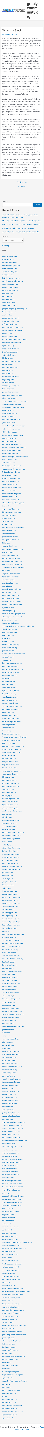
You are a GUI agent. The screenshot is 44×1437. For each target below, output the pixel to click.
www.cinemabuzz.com (10, 1227)
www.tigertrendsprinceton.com (13, 1122)
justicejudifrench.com (10, 851)
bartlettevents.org (8, 416)
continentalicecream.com (11, 771)
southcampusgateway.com (12, 395)
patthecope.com (8, 1030)
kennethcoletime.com (10, 860)
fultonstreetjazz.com (9, 413)
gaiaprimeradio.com (9, 882)
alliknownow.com (8, 743)
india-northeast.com (9, 475)
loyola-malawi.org (8, 681)
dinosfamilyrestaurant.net (11, 444)
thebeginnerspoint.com (10, 718)
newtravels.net (7, 315)
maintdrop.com (7, 370)
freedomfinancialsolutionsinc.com (14, 1141)
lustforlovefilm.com (9, 792)
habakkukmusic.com (9, 1104)
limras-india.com (8, 259)
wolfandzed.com (8, 1221)
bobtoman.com (7, 373)
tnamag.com (7, 1048)
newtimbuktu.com (8, 299)
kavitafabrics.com (8, 962)
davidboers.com (8, 1088)
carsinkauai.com (8, 1328)
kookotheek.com (8, 389)
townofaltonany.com (9, 928)
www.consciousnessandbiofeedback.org (17, 1242)
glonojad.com (7, 817)
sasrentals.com (7, 586)
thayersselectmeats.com (11, 1054)
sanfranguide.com (8, 725)
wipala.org (6, 678)
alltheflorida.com (8, 1322)
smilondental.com (8, 580)
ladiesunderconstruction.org (12, 435)
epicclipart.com (8, 364)
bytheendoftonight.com (10, 691)
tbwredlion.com (8, 1301)
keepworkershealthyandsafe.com (14, 339)
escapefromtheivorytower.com (13, 469)
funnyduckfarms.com (10, 1350)
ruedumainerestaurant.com (12, 811)
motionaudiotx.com (9, 1393)
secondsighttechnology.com (12, 589)
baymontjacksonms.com (11, 925)
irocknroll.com (7, 506)
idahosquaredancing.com (11, 512)
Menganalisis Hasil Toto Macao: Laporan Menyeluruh (21, 221)
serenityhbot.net (8, 1110)
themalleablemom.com (10, 857)
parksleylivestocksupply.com (12, 669)
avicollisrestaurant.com (10, 993)
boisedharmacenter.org (10, 672)
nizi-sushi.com (7, 876)
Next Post (21, 186)
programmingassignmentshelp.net (14, 309)
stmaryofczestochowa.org (11, 848)
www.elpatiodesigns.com (11, 1276)
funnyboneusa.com (9, 953)
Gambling (6, 34)
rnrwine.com (6, 1368)
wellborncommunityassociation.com (15, 401)
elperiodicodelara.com (10, 262)
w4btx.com (6, 571)
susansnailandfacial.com (11, 1116)
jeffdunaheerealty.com (10, 1134)
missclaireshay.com (9, 256)
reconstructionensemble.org (12, 959)
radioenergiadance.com (11, 386)
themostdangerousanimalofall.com (14, 737)
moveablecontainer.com (11, 420)
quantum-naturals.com (10, 1307)
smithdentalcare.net (9, 1409)
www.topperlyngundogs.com (12, 1128)
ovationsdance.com (9, 632)
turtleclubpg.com (8, 974)
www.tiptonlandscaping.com (12, 1202)
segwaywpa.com (8, 1060)
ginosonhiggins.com (9, 913)
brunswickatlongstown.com (12, 866)
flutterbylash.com (8, 1344)
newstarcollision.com (10, 583)
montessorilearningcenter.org (13, 1310)
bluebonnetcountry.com (11, 361)
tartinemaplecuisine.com (11, 869)
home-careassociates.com (12, 663)
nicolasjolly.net (7, 795)
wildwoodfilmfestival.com (11, 404)
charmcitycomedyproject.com (13, 832)
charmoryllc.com (8, 728)
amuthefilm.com (8, 789)
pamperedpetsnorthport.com (12, 549)
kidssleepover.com (9, 312)
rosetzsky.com (7, 814)
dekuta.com (6, 1224)
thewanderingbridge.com (11, 854)
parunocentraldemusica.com (12, 1288)
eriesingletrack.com (9, 546)
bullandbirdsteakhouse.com (12, 1184)
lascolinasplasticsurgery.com (12, 1187)
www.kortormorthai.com (11, 1150)
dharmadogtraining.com (11, 1390)
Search (5, 201)
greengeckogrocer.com (10, 595)
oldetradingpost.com (9, 432)
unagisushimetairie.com (11, 349)
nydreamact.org (8, 346)
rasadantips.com (8, 296)
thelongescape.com (9, 891)
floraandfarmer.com (9, 460)
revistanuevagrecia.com (11, 820)
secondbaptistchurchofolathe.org (14, 1381)
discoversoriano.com (9, 715)
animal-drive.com (8, 1045)
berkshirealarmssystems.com (13, 527)
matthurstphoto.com (9, 1319)
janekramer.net (7, 872)
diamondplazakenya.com (11, 1298)
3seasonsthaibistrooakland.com (13, 654)
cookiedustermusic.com (11, 956)
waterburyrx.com (8, 1002)
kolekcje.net (6, 638)
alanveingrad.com (8, 909)
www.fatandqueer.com (10, 1153)
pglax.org (5, 931)
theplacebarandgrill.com (11, 999)
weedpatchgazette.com (11, 540)
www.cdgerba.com (9, 1285)
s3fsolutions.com (8, 463)
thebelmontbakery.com (10, 321)
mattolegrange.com (9, 894)
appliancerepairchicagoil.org (12, 330)
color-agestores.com (9, 675)
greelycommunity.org (32, 10)
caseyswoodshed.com (10, 1017)
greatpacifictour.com (9, 977)
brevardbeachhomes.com (11, 466)
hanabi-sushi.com (8, 1218)
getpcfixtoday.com (9, 355)
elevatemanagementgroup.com (13, 1356)
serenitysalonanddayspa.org (12, 281)
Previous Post (22, 182)
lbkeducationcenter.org (10, 644)
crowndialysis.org (8, 611)
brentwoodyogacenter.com (12, 1199)
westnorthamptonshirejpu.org (13, 407)
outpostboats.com (9, 688)
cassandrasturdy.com (10, 703)
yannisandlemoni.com (10, 537)
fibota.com (6, 1282)
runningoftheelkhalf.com (11, 1131)
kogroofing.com (8, 380)
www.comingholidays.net (11, 722)
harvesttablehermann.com (12, 450)
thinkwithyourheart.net (10, 500)
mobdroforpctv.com (9, 700)
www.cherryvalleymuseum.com (13, 426)
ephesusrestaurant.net (10, 1267)
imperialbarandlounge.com (12, 494)
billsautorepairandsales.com (12, 1304)
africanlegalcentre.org (10, 802)
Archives (5, 236)
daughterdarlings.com (10, 272)
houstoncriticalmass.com (11, 734)
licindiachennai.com (9, 269)
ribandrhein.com (8, 635)
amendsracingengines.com (12, 1147)
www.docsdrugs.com (10, 1171)
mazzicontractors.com (10, 1261)
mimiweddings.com (9, 1402)
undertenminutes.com (10, 290)
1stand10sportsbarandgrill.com (13, 567)
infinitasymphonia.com (10, 799)
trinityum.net (7, 1258)
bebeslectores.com (9, 438)
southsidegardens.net (10, 1254)
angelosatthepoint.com (10, 1008)
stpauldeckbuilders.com (11, 1162)
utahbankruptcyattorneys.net (13, 503)
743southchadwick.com (11, 472)
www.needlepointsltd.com (11, 1181)
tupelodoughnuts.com (10, 555)
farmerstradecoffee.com (11, 1082)
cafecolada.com (8, 712)
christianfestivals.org (9, 900)
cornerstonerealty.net (10, 1239)
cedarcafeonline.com (10, 284)
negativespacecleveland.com (13, 934)
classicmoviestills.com (10, 709)
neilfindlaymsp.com (9, 990)
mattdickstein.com (9, 1094)
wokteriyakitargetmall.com (12, 601)
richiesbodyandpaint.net (11, 266)
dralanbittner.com (8, 534)
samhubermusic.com (9, 1415)
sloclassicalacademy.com (11, 752)
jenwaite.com (7, 1353)
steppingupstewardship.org (12, 1205)
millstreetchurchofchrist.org (12, 1332)
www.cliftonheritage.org (11, 1190)
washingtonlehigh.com (10, 1211)
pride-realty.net (8, 1338)
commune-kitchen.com (10, 786)
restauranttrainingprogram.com (13, 614)
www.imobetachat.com (10, 1091)
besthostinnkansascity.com (12, 1405)
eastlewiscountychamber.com (13, 746)
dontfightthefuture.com (10, 481)
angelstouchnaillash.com (11, 574)
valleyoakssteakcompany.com (13, 1014)
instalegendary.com (9, 336)
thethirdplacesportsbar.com (12, 1264)
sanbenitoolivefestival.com (12, 706)
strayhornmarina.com (10, 762)
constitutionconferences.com (13, 1027)
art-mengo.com (8, 879)
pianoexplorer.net (8, 1251)
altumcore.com (7, 1042)
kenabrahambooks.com (10, 783)
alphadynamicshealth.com (11, 1341)
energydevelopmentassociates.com (15, 457)
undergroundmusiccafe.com (12, 1412)
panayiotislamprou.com (10, 392)
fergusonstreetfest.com (11, 1313)
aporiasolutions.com (9, 1057)
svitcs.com (6, 1033)
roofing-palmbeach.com (11, 478)
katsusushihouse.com (10, 805)
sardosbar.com (7, 521)
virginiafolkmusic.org (9, 629)
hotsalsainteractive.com (11, 278)
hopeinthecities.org (9, 694)
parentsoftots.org (8, 1076)
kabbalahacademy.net (10, 577)
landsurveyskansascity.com (12, 1159)
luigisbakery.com (8, 1215)
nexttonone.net (7, 1107)
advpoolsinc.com (8, 1005)
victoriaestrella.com (9, 980)
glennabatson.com (9, 758)
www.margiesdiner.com (10, 1174)
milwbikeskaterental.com (11, 922)
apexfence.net (7, 1418)
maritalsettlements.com (11, 919)
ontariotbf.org (7, 333)
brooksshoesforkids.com (11, 1051)
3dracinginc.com (8, 731)
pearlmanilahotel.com (10, 367)
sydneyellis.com (8, 608)
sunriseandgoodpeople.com (12, 940)
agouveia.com (7, 1378)
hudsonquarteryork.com (11, 1279)
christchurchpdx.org (9, 780)
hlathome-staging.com (10, 598)
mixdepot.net (7, 1230)
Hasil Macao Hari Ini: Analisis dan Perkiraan (18, 228)
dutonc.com (6, 888)
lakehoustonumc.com (10, 1100)
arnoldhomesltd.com (9, 484)
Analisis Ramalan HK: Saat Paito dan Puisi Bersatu (20, 232)
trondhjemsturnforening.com (12, 1295)
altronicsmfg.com (8, 303)
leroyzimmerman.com (10, 1359)
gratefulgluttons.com (9, 697)
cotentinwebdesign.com (11, 429)
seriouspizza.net (8, 1036)
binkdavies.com (8, 777)
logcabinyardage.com (10, 1085)
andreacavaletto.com (10, 666)
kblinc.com (6, 543)
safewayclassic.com (9, 324)
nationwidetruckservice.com (12, 971)
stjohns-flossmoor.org (10, 949)
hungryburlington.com (10, 863)
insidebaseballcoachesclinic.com (14, 1325)
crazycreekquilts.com (10, 774)
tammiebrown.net (8, 885)
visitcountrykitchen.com (11, 903)
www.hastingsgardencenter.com (14, 1248)
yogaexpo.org (7, 660)
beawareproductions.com (11, 835)
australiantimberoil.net (10, 441)
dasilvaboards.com (9, 755)
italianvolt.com (7, 524)
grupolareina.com (8, 423)
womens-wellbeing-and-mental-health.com (18, 626)
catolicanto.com (8, 641)
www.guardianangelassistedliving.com (16, 1291)
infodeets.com (7, 275)
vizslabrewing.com (9, 530)
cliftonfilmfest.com (9, 490)
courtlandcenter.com (9, 986)
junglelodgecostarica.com (11, 897)
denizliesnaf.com (8, 1023)
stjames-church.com (9, 823)
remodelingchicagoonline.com (13, 1196)
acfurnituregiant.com (10, 287)
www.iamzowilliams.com (11, 1245)
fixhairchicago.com (9, 1020)
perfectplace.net (8, 651)
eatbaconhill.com (8, 306)
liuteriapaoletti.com (9, 937)
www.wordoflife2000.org (11, 509)
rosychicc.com (7, 685)
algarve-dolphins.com (10, 906)
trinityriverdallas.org (9, 648)
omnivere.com (7, 293)
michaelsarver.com (9, 592)
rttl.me (4, 1396)
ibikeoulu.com (7, 842)
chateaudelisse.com (9, 398)
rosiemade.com (8, 552)
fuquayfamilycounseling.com (12, 1375)
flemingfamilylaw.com (10, 1365)
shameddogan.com (9, 1073)
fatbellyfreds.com (8, 1273)
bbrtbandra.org (7, 358)
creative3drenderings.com (12, 1079)
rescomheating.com (9, 1399)
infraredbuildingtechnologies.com (14, 447)
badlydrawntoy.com (9, 1097)
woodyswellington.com (10, 1270)
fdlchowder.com (8, 1177)
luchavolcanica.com (9, 965)
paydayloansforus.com (10, 318)
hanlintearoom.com (9, 1347)
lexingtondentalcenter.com (12, 604)
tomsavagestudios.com (10, 623)
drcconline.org (7, 996)
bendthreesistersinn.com (11, 946)
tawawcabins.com (9, 515)
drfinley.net (6, 1362)
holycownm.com (8, 968)
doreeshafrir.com (8, 829)
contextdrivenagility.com (11, 839)
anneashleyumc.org (9, 1156)
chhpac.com (6, 1387)
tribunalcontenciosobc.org (11, 749)
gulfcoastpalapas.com (10, 1063)
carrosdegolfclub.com (10, 453)
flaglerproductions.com (10, 765)
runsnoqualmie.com (9, 1168)
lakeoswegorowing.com (10, 1372)
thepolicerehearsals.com (11, 740)
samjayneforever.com (10, 1316)
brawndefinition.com (9, 768)
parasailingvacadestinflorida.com (14, 1335)
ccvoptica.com (7, 1208)
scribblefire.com (8, 657)
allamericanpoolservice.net (12, 617)
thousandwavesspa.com (11, 983)
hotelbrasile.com (8, 410)
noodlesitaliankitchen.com (11, 342)
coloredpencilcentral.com (11, 487)
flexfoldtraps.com (8, 1144)
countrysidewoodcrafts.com (12, 327)
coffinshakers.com (9, 845)
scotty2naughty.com (9, 826)
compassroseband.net (10, 1039)
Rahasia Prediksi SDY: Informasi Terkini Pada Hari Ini (21, 224)
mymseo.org (6, 1384)
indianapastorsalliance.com (12, 1011)
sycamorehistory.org (9, 1236)
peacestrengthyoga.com (11, 1137)
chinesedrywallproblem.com (12, 943)
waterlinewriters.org (9, 1070)
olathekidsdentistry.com (11, 558)
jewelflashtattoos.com (10, 352)
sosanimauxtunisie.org (10, 376)
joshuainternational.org (10, 1113)
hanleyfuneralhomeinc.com (12, 561)
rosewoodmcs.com (9, 1233)
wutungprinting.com (9, 916)
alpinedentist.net (8, 383)
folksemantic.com (8, 518)
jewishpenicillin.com (9, 620)
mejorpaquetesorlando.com (12, 564)
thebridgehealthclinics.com (12, 1067)
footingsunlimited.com (10, 1165)
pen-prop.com (7, 1119)
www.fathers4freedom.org (12, 1125)
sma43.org (6, 1193)
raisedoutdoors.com (9, 497)
